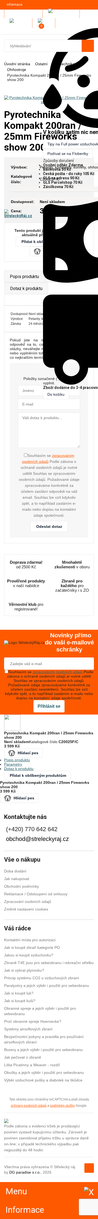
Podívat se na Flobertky (67, 153)
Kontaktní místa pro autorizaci (30, 940)
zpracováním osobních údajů (57, 672)
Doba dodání (15, 871)
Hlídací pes (28, 753)
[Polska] (45, 23)
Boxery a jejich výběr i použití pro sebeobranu (43, 1049)
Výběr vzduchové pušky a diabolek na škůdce (43, 1080)
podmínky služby (62, 1105)
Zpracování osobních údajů (27, 901)
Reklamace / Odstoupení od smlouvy (36, 894)
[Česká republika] (62, 13)
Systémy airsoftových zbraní (28, 1029)
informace (14, 5)
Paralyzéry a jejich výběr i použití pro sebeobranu (46, 985)
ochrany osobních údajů (29, 1105)
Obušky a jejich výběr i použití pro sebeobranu (44, 1072)
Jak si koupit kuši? (19, 1001)
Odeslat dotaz (49, 526)
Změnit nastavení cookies (26, 909)
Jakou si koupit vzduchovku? (28, 955)
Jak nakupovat (16, 879)
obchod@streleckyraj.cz (37, 838)
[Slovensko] (19, 23)
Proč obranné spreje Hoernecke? (32, 1021)
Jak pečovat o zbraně (22, 1057)
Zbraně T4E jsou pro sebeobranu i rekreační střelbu (49, 963)
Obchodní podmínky (21, 886)
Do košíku (56, 394)
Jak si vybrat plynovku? (24, 970)
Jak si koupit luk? (18, 993)
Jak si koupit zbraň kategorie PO (32, 947)
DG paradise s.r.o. (25, 1172)
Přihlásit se (49, 706)
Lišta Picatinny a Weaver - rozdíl (32, 1065)
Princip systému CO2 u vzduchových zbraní (41, 978)
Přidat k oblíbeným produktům (38, 775)
